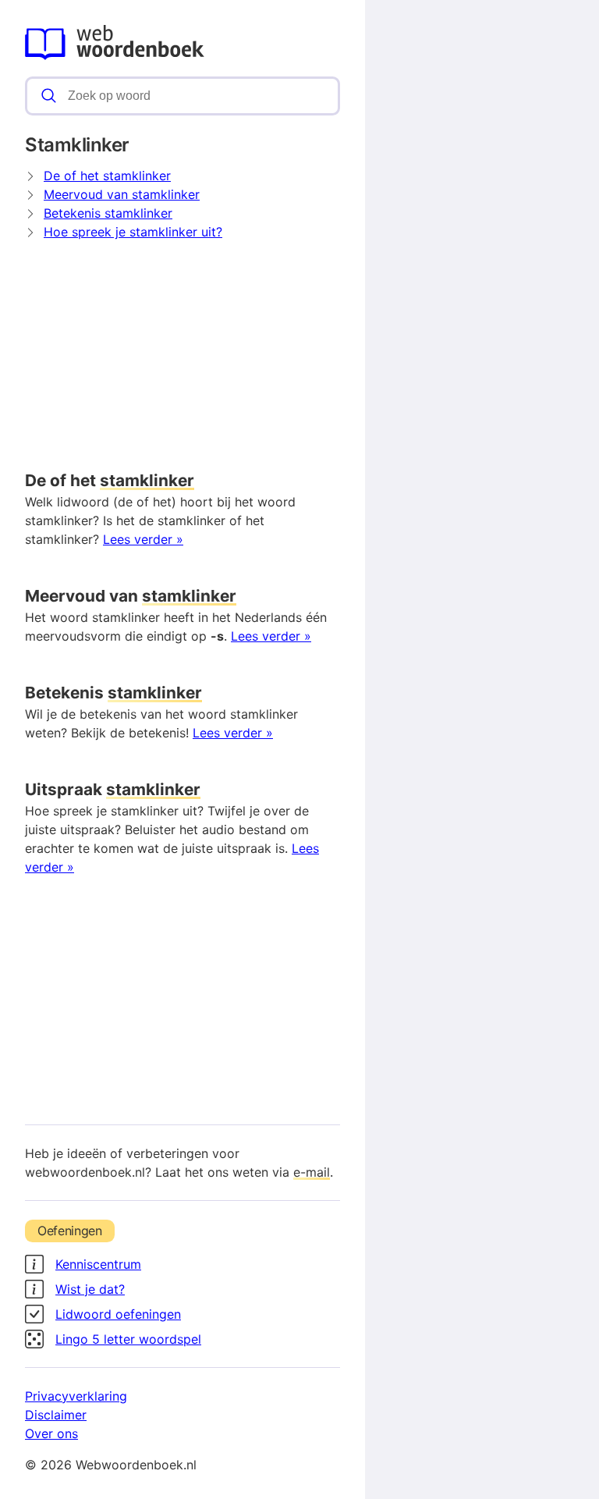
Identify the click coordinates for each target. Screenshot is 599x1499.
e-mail (311, 1172)
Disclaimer (56, 1415)
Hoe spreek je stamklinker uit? (133, 232)
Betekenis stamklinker (108, 213)
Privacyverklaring (76, 1396)
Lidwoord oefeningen (118, 1314)
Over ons (51, 1433)
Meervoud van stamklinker (122, 194)
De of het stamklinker (107, 175)
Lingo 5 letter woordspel (128, 1339)
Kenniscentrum (98, 1264)
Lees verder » (143, 539)
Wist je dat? (90, 1289)
